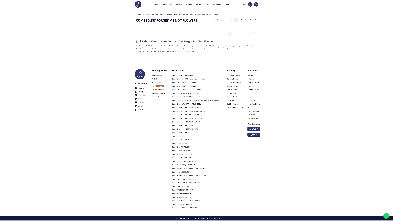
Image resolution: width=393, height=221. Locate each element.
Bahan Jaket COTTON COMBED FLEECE (185, 179)
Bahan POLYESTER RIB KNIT (182, 193)
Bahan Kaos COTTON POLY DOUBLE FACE (186, 115)
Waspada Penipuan (158, 93)
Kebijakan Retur (253, 90)
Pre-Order (251, 115)
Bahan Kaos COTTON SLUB (181, 158)
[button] (230, 34)
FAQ (207, 4)
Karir (227, 4)
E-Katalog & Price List (253, 106)
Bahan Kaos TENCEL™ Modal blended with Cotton (189, 79)
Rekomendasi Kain (253, 111)
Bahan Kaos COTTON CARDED (182, 133)
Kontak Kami (156, 82)
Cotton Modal (232, 97)
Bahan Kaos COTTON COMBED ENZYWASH (187, 108)
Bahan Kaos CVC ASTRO (180, 143)
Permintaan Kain (253, 118)
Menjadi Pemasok (158, 97)
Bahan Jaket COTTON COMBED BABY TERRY (187, 183)
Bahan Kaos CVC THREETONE (182, 154)
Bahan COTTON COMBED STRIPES (184, 82)
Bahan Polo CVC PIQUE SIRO (182, 172)
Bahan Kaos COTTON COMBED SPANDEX (186, 122)
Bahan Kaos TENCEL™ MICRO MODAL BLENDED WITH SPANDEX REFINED (197, 100)
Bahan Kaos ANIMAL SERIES (181, 197)
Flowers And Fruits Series (177, 14)
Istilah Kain (251, 100)
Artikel (199, 4)
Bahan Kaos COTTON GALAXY (182, 140)
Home (156, 4)
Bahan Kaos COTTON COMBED (182, 125)
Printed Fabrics (158, 14)
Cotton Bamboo (233, 86)
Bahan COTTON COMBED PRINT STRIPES (186, 90)
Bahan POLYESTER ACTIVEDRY (182, 190)
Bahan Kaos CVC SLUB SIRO (181, 150)
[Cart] (256, 4)
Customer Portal (158, 90)
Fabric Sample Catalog (235, 108)
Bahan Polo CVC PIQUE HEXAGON (183, 165)
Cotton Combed (232, 90)
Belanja (179, 4)
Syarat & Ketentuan (251, 77)
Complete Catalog (233, 75)
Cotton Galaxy (232, 93)
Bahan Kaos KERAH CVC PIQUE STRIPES (186, 97)
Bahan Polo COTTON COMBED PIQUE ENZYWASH (189, 176)
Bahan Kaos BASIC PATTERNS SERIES (185, 208)
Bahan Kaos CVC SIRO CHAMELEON (184, 161)
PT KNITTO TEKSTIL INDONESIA (189, 218)
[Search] (250, 4)
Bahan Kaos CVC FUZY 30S (181, 147)
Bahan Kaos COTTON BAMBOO (183, 75)
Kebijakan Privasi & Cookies (253, 84)
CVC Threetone (232, 104)
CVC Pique (230, 100)
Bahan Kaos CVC (177, 136)
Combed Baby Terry (234, 82)
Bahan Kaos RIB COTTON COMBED (184, 86)
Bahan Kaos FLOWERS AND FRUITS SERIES (186, 201)
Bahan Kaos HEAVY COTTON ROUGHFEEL (186, 104)
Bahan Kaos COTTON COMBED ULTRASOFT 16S (188, 111)
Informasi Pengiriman (251, 95)
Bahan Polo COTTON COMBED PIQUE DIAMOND (188, 168)
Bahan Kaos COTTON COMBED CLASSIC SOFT (187, 118)
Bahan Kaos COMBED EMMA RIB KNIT (185, 93)
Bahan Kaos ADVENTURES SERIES (183, 204)
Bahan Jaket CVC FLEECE (180, 186)
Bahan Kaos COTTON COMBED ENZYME (185, 129)
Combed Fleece (232, 79)
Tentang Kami (167, 4)
